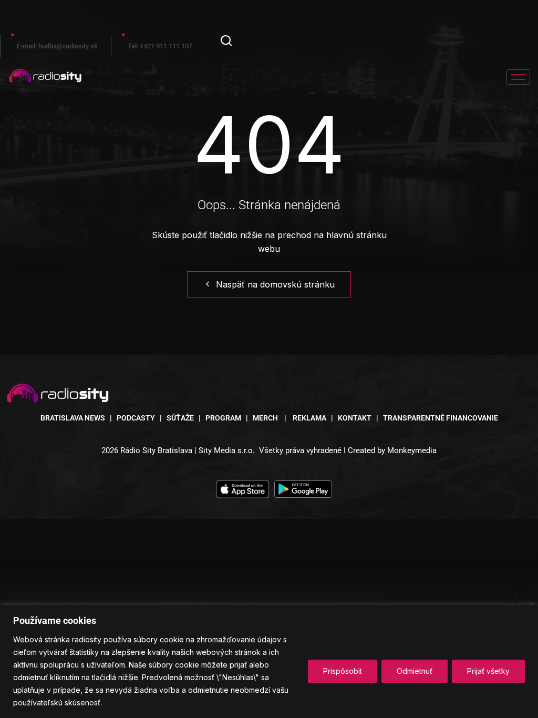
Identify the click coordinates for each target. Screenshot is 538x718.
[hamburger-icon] (518, 77)
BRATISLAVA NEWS (72, 418)
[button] (226, 42)
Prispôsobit (342, 670)
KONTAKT (354, 418)
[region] (269, 661)
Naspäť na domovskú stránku (275, 284)
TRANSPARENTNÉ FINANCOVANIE (440, 418)
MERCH (266, 418)
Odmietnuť (414, 670)
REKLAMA (309, 418)
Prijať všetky (488, 670)
